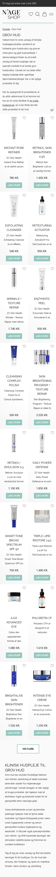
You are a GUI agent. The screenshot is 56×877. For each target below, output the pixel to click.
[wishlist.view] (31, 14)
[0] (44, 14)
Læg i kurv (14, 185)
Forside (6, 29)
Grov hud (16, 29)
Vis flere (28, 749)
